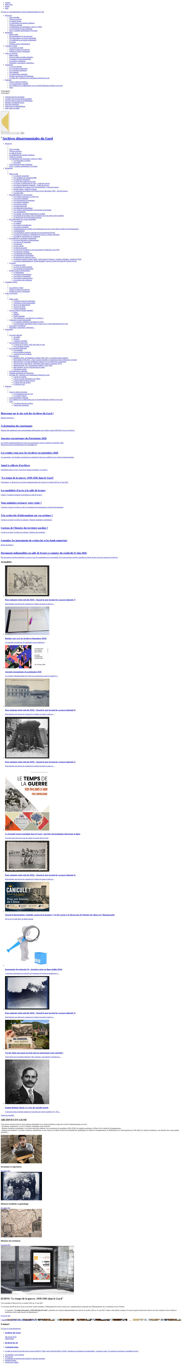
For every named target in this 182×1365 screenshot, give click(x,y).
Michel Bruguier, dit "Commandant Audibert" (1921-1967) (33, 365)
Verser (15, 312)
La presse (12, 42)
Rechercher (9, 32)
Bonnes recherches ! (7, 418)
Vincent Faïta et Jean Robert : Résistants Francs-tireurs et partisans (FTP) (37, 363)
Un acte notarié (18, 246)
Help (6, 8)
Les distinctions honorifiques (23, 208)
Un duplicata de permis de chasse (24, 257)
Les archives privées (20, 204)
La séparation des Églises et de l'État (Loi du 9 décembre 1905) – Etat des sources (40, 191)
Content (7, 2)
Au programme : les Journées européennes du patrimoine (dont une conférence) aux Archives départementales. (37, 457)
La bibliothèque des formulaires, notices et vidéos (25, 27)
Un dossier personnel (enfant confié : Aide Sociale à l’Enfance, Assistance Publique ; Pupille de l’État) (47, 259)
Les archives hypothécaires (22, 225)
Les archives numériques (17, 61)
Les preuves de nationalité (22, 242)
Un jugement (17, 244)
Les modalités (18, 350)
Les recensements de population (24, 200)
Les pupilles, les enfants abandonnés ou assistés (29, 214)
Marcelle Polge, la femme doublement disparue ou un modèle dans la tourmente (39, 362)
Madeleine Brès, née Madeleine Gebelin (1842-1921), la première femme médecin (40, 358)
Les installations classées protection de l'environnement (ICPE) (34, 233)
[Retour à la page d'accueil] (27, 138)
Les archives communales (22, 276)
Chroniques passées (20, 369)
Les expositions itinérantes (18, 70)
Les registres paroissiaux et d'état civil (25, 197)
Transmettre (9, 65)
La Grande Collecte (20, 396)
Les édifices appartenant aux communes (26, 236)
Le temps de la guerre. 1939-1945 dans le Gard (29, 344)
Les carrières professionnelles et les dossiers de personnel (32, 210)
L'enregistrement (19, 231)
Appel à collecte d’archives (18, 82)
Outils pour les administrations (15, 106)
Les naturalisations (19, 212)
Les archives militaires (20, 198)
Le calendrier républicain (21, 179)
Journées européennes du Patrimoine (21, 76)
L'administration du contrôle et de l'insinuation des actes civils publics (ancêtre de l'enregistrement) (46, 229)
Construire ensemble (20, 341)
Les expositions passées (21, 346)
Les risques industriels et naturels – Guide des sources (31, 185)
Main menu (9, 4)
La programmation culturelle (18, 84)
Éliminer (16, 314)
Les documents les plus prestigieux (20, 29)
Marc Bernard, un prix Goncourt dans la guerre (29, 367)
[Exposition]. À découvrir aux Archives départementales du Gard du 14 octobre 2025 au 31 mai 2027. (35, 482)
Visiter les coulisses (15, 25)
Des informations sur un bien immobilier (22, 38)
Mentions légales (10, 1360)
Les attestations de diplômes (22, 253)
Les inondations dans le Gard (23, 394)
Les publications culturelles (18, 74)
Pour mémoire (14, 72)
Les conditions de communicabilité (25, 178)
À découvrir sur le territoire (22, 354)
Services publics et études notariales (21, 57)
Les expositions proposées (22, 352)
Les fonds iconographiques (22, 274)
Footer (7, 6)
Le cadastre (17, 223)
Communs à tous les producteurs (24, 301)
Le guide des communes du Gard (24, 181)
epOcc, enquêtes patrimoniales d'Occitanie (23, 31)
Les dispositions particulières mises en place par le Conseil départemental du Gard (40, 324)
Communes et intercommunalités (20, 59)
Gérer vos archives (11, 53)
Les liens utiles (18, 193)
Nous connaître (14, 17)
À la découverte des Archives (23, 403)
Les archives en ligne (16, 48)
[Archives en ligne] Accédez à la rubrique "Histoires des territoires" (23, 532)
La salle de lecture (15, 21)
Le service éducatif (15, 67)
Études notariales (19, 316)
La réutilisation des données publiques (22, 23)
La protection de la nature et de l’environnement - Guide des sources (36, 187)
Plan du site (9, 1357)
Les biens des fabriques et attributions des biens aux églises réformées (36, 234)
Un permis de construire (21, 252)
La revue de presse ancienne (22, 267)
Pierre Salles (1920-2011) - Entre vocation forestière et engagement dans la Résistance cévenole (45, 360)
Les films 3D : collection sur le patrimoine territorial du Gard (29, 78)
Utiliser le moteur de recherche (19, 49)
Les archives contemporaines (23, 278)
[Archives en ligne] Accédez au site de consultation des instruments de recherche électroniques (32, 507)
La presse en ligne (19, 265)
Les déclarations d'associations (23, 255)
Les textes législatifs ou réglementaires (26, 240)
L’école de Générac (19, 377)
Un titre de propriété (20, 248)
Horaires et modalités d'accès (14, 102)
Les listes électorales (20, 206)
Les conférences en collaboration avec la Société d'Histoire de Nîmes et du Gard (35, 86)
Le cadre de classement (21, 176)
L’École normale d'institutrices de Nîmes (26, 379)
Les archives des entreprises (22, 280)
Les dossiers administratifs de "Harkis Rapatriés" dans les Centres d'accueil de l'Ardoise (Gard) (44, 261)
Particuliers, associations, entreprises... (22, 63)
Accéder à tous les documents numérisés (18, 99)
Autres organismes (19, 308)
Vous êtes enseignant (12, 104)
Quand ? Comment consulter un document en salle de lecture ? (21, 495)
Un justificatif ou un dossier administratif (22, 40)
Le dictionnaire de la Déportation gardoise (27, 217)
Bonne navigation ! (7, 545)
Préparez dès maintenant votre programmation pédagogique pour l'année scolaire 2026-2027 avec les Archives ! (38, 430)
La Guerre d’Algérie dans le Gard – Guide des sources (31, 183)
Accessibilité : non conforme (14, 1355)
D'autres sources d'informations (19, 44)
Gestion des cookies (11, 1362)
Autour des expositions (21, 405)
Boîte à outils (13, 34)
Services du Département (21, 305)
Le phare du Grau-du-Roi (21, 382)
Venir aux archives (15, 19)
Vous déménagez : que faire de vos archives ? (28, 318)
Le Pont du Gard (19, 384)
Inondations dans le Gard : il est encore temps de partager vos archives (24, 470)
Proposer (16, 339)
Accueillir (16, 337)
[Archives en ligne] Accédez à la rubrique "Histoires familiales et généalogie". (27, 520)
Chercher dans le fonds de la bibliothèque (19, 101)
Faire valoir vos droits (12, 108)
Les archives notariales (21, 202)
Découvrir (8, 15)
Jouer (11, 87)
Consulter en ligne (11, 46)
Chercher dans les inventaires (14, 97)
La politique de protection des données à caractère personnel (25, 1358)
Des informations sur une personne (20, 36)
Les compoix (17, 221)
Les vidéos (17, 162)
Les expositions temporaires (18, 68)
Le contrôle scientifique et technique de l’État (28, 322)
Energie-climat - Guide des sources (25, 189)
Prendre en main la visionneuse (19, 51)
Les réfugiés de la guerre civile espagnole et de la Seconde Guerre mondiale (38, 216)
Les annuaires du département (23, 269)
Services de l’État (19, 307)
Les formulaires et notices (21, 161)
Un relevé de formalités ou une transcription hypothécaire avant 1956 (36, 250)
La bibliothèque (18, 272)
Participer (8, 80)
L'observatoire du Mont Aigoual (24, 381)
